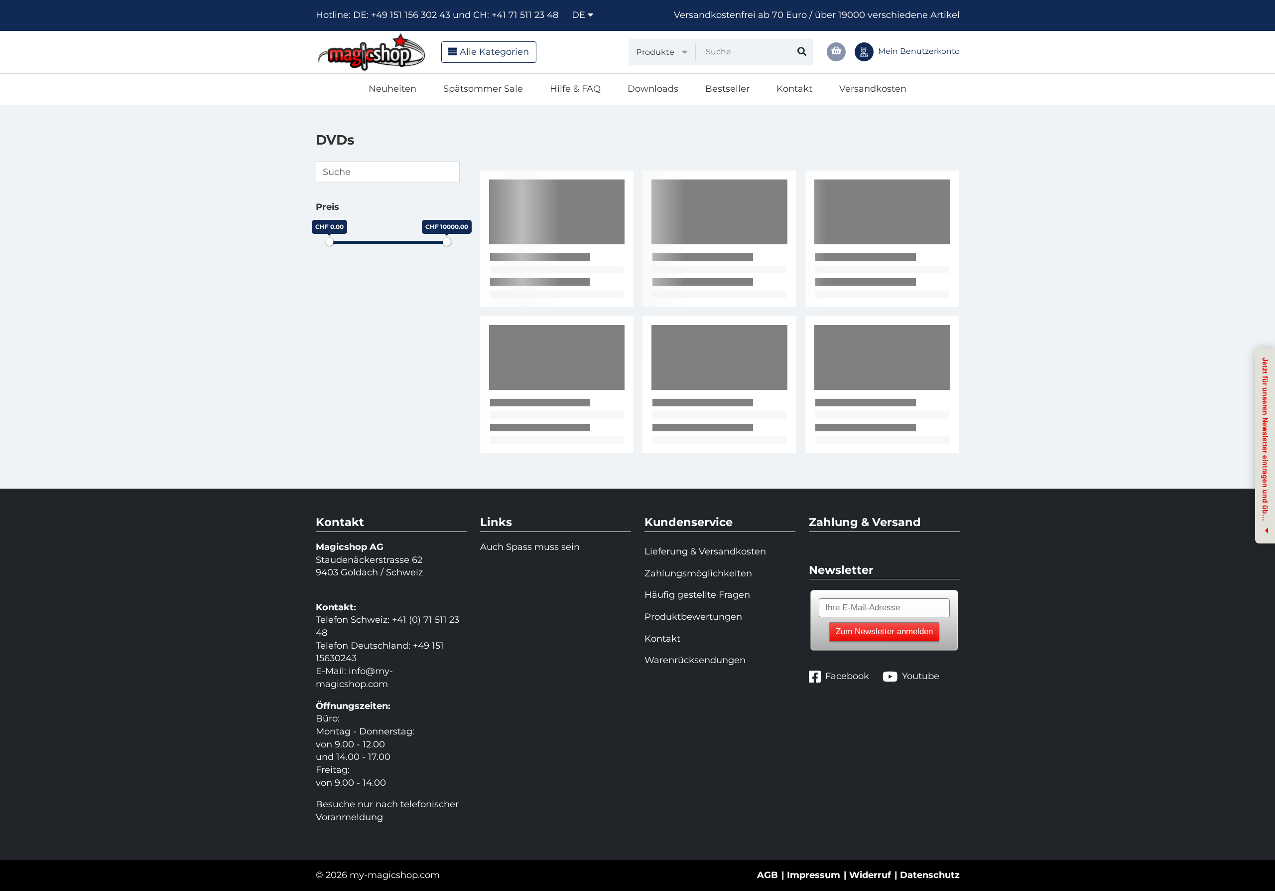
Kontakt (794, 88)
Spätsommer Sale (483, 88)
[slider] (329, 242)
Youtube (920, 676)
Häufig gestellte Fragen (697, 594)
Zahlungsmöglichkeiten (698, 573)
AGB (767, 875)
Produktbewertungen (693, 616)
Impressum (813, 875)
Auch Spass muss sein (530, 546)
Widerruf (870, 875)
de (580, 14)
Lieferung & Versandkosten (705, 551)
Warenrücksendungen (695, 660)
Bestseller (727, 88)
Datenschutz (930, 875)
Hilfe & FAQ (575, 88)
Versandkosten (872, 88)
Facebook (847, 676)
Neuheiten (392, 88)
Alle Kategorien (493, 51)
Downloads (653, 88)
